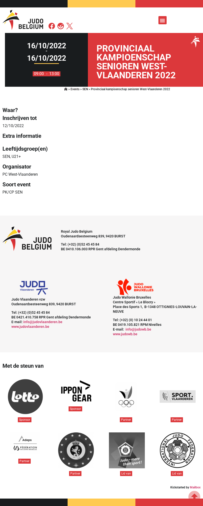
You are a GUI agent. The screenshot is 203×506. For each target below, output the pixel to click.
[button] (162, 20)
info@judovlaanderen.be (42, 322)
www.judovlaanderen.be (30, 327)
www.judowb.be (125, 334)
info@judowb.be (138, 329)
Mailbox (195, 487)
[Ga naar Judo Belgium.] (66, 89)
